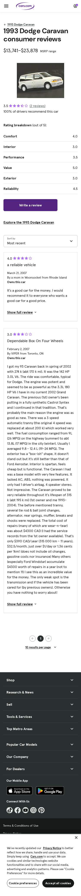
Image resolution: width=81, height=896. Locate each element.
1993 (21, 24)
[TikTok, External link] (9, 810)
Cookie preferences (23, 883)
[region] (40, 864)
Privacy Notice (52, 848)
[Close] (76, 837)
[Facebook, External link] (17, 810)
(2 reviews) (37, 106)
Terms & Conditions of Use (20, 825)
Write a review (30, 205)
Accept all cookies (58, 883)
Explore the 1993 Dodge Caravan (28, 222)
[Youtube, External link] (25, 810)
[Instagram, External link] (33, 810)
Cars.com (36, 856)
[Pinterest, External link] (41, 810)
